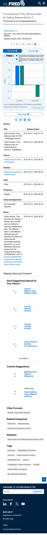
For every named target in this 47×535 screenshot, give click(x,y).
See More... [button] (24, 358)
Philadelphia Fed (14, 460)
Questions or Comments (12, 515)
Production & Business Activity (19, 428)
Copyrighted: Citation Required (19, 465)
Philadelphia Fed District (27, 450)
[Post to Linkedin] (29, 119)
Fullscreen (37, 108)
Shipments (12, 424)
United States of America (17, 469)
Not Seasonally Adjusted (17, 474)
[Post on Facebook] (20, 119)
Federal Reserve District (26, 455)
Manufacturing (23, 424)
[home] (14, 3)
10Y (22, 44)
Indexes (26, 460)
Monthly (36, 465)
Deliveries (11, 450)
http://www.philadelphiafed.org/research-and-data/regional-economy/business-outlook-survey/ (13, 259)
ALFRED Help (8, 519)
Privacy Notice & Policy (12, 529)
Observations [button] (10, 31)
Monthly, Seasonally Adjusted (19, 413)
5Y (17, 44)
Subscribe (37, 491)
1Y (12, 44)
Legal (5, 525)
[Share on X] (16, 119)
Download (32, 51)
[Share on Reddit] (25, 119)
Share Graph (22, 114)
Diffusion (11, 455)
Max (29, 44)
